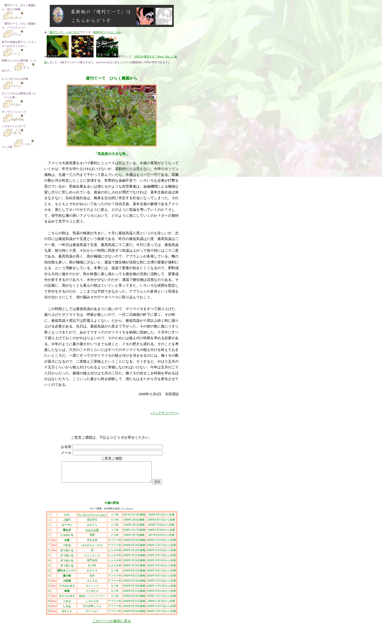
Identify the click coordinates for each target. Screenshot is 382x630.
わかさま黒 (92, 529)
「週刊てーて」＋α (58, 32)
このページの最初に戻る (111, 621)
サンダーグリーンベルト (92, 514)
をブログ (74, 32)
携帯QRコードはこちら (107, 32)
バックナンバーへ (165, 413)
